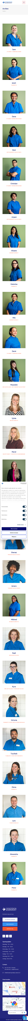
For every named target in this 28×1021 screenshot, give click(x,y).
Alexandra (14, 854)
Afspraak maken (10, 919)
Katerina (14, 284)
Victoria (14, 720)
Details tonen (20, 524)
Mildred (14, 619)
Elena (14, 787)
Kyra (14, 686)
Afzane (14, 250)
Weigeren (14, 536)
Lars (14, 820)
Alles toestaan (14, 528)
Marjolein (14, 384)
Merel (14, 452)
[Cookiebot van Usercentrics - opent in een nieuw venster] (20, 483)
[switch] (24, 511)
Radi (14, 653)
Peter (14, 887)
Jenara (14, 586)
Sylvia (14, 418)
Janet (14, 83)
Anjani (14, 217)
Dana (14, 116)
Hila (14, 317)
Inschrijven (10, 924)
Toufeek (14, 753)
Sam (14, 49)
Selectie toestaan (14, 532)
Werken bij (10, 928)
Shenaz (14, 552)
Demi (14, 351)
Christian (14, 183)
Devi (14, 150)
